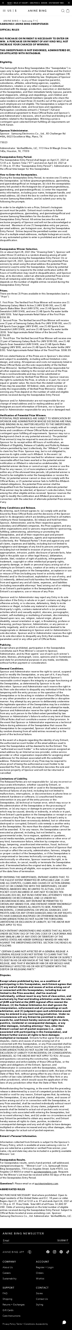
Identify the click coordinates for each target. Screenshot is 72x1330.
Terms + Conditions (25, 1324)
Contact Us (42, 1298)
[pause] (3, 3)
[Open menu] (5, 10)
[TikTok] (67, 1252)
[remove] (69, 3)
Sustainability (9, 1278)
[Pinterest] (61, 1252)
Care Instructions (11, 1315)
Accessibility (42, 1324)
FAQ (5, 1293)
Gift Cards (8, 1310)
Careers (7, 1272)
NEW (9, 3)
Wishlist (40, 1278)
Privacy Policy (9, 1324)
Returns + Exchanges (14, 1304)
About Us (8, 1267)
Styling (39, 1304)
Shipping (7, 1298)
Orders (39, 1272)
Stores (39, 1293)
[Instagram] (54, 1252)
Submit (63, 1240)
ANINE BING (11, 21)
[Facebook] (47, 1252)
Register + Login (44, 1267)
